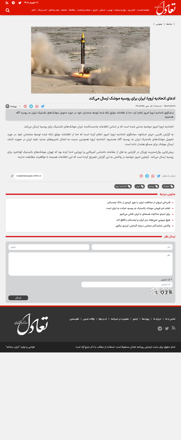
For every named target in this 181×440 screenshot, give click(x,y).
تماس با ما (170, 319)
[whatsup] (37, 106)
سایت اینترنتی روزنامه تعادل (144, 347)
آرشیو (135, 319)
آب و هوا (103, 319)
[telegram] (31, 106)
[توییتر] (19, 2)
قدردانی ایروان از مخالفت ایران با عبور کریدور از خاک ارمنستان (138, 202)
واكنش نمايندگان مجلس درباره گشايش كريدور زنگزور (143, 226)
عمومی (159, 24)
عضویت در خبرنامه (120, 319)
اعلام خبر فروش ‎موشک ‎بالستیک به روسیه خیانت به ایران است (138, 208)
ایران (138, 186)
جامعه (169, 24)
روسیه (151, 186)
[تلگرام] (13, 2)
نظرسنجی (74, 319)
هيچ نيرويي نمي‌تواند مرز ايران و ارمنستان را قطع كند (143, 220)
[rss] (7, 2)
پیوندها (145, 319)
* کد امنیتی (166, 280)
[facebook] (25, 106)
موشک (166, 186)
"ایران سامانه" (13, 347)
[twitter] (43, 106)
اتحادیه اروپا (121, 186)
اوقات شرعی (89, 319)
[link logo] (163, 8)
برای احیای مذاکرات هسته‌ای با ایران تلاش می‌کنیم (145, 214)
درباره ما (157, 319)
